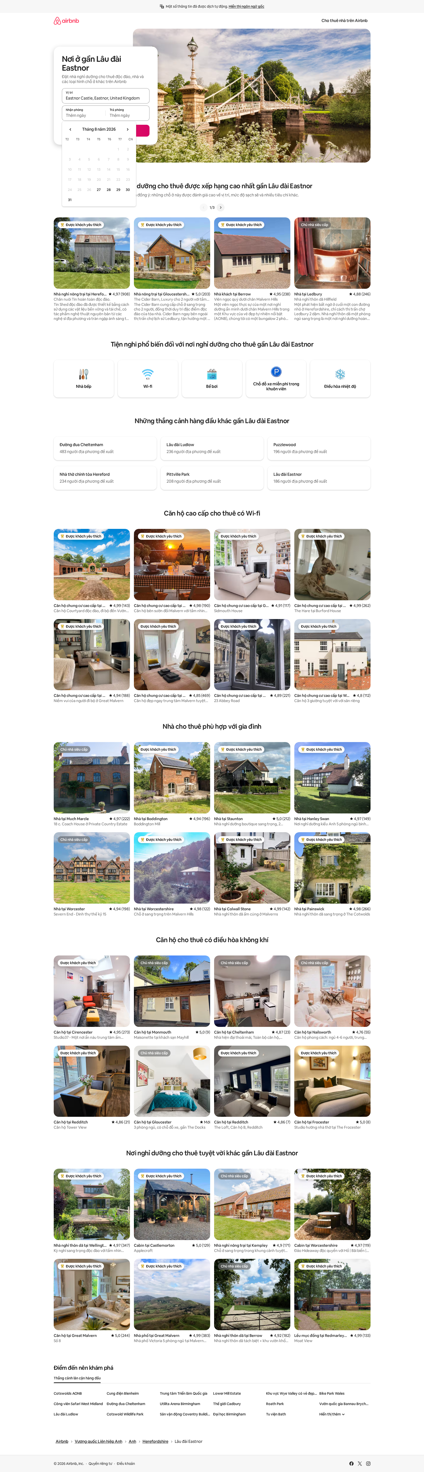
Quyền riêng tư (100, 1463)
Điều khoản (126, 1463)
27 (99, 189)
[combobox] (106, 98)
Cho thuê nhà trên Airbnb (345, 20)
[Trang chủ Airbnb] (66, 20)
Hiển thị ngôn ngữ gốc (246, 6)
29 (118, 189)
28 (109, 189)
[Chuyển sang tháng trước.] (70, 129)
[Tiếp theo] (220, 207)
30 (128, 189)
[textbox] (84, 115)
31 (70, 200)
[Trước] (204, 207)
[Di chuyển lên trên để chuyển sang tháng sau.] (127, 129)
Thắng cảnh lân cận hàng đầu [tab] (77, 1378)
